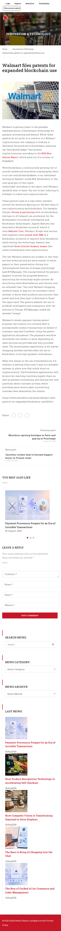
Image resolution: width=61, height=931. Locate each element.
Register (18, 4)
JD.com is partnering (23, 212)
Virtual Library (44, 4)
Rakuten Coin (16, 231)
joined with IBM (34, 234)
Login (8, 4)
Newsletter (30, 4)
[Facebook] (13, 415)
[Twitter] (20, 415)
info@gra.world (37, 920)
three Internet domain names (30, 246)
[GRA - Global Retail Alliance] (17, 18)
